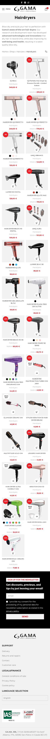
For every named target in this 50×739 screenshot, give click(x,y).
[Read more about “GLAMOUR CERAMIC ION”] (13, 412)
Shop (12, 51)
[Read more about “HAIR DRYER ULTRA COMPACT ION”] (13, 481)
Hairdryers (13, 84)
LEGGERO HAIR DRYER (37, 453)
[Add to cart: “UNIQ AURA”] (37, 223)
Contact (5, 660)
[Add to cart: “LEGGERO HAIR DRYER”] (37, 447)
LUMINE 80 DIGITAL (13, 192)
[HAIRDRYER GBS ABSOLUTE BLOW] (13, 287)
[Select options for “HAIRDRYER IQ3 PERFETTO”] (13, 113)
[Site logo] (25, 9)
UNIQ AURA (36, 229)
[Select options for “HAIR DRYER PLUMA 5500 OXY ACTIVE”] (37, 295)
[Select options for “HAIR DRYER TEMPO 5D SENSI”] (37, 334)
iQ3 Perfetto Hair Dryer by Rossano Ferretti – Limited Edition (37, 83)
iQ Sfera (13, 81)
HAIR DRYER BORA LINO (36, 522)
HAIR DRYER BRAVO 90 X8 (13, 340)
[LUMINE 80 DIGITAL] (13, 179)
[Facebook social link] (21, 2)
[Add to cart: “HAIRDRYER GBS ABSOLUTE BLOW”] (13, 295)
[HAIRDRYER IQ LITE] (13, 251)
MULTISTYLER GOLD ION (13, 453)
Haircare (20, 51)
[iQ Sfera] (13, 67)
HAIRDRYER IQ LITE (13, 268)
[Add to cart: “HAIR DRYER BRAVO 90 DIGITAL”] (13, 223)
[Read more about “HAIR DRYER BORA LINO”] (37, 516)
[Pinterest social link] (25, 2)
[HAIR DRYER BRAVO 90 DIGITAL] (13, 215)
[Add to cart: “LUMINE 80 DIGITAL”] (13, 186)
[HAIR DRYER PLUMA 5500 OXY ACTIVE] (37, 287)
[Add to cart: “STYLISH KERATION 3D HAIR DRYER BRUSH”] (37, 412)
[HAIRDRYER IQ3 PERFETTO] (13, 105)
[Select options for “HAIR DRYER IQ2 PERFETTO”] (37, 113)
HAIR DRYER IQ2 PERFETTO (36, 122)
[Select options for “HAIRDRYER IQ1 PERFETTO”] (13, 149)
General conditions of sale (14, 676)
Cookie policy (8, 685)
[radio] (12, 119)
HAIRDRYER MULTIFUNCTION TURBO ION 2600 (37, 381)
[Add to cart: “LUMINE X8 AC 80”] (37, 258)
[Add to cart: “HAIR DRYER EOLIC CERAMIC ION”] (13, 553)
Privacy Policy (8, 681)
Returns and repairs (11, 656)
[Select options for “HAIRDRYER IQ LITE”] (13, 258)
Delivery (6, 651)
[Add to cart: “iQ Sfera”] (13, 75)
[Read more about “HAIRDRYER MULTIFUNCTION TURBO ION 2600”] (37, 373)
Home (5, 51)
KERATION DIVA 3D (37, 487)
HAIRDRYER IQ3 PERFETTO (13, 122)
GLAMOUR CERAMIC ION (13, 418)
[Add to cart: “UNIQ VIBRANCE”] (37, 149)
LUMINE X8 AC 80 (37, 264)
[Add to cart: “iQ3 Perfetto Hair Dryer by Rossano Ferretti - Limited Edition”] (37, 75)
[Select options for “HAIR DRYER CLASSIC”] (13, 516)
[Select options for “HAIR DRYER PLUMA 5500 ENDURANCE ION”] (13, 373)
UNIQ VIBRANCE (37, 155)
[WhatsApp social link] (28, 2)
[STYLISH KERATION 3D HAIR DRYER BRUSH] (37, 404)
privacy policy (12, 611)
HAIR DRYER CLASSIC (13, 525)
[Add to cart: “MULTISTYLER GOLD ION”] (13, 447)
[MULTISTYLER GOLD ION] (13, 440)
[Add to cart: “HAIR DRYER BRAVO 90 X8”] (13, 334)
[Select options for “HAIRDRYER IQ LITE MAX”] (37, 186)
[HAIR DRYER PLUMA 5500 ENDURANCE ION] (13, 365)
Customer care (9, 665)
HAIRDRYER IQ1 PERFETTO (13, 159)
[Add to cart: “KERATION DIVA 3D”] (37, 481)
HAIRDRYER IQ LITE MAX (36, 195)
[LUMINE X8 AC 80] (37, 251)
